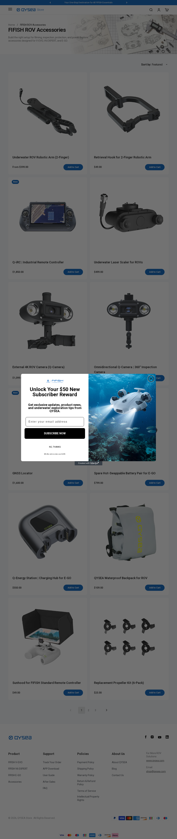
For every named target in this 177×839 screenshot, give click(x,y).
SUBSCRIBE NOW (55, 433)
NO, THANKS (55, 447)
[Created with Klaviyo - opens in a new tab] (88, 463)
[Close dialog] (151, 379)
